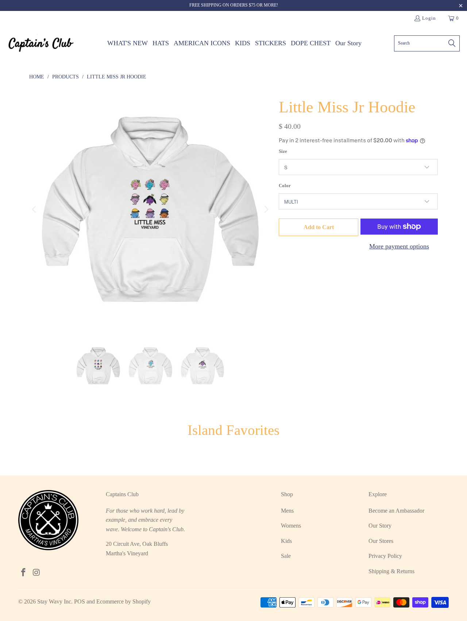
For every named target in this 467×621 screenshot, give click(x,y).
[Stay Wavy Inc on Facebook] (23, 573)
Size (283, 151)
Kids (286, 541)
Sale (286, 556)
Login (429, 18)
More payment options (399, 246)
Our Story (379, 525)
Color (285, 185)
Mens (287, 511)
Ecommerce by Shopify (123, 601)
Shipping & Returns (391, 571)
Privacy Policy (385, 556)
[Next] (266, 209)
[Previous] (34, 209)
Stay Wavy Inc (54, 601)
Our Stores (380, 541)
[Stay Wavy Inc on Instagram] (36, 573)
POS (79, 601)
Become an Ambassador (396, 511)
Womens (291, 525)
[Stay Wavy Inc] (41, 43)
